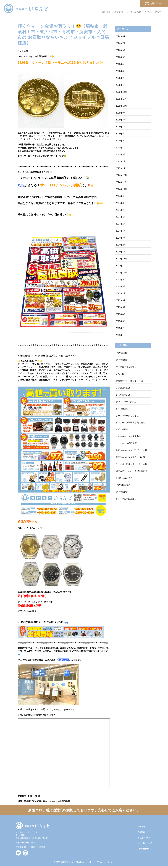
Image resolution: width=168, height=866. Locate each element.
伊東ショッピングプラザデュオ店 (131, 450)
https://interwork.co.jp (26, 842)
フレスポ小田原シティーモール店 (131, 464)
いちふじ (120, 374)
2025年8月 (121, 120)
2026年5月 (121, 57)
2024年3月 (121, 238)
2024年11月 (121, 182)
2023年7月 (121, 293)
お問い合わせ (143, 849)
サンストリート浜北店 (126, 402)
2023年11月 (121, 266)
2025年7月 (121, 127)
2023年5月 (121, 307)
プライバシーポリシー (105, 862)
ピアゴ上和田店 (123, 388)
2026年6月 (121, 50)
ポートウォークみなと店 (127, 415)
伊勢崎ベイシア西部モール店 (129, 381)
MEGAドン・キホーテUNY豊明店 (131, 471)
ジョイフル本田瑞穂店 (126, 499)
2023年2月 (121, 328)
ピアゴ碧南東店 (123, 485)
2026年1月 (121, 85)
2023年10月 (121, 272)
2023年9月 (121, 279)
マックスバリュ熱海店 (126, 367)
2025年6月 (121, 134)
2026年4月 (121, 64)
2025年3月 (121, 154)
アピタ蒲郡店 (122, 360)
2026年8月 (121, 36)
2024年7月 (121, 210)
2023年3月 (121, 321)
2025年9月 (121, 113)
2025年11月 (121, 99)
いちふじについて (153, 12)
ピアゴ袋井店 (122, 409)
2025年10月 (121, 106)
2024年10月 (121, 189)
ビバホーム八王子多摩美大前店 (130, 422)
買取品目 (106, 12)
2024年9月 (121, 196)
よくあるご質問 (134, 12)
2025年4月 (121, 147)
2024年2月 (121, 245)
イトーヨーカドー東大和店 (128, 436)
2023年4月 (121, 314)
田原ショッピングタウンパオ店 (130, 457)
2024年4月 (121, 231)
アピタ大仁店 (122, 492)
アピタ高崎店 (122, 429)
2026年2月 (121, 78)
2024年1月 (121, 252)
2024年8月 (121, 203)
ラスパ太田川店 (123, 395)
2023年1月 (121, 335)
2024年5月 (121, 224)
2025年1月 (121, 168)
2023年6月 (121, 300)
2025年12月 (121, 92)
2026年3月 (121, 71)
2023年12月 (121, 259)
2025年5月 (121, 140)
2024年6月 (121, 217)
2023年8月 (121, 286)
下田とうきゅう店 (124, 478)
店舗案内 (118, 12)
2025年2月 (121, 161)
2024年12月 (121, 175)
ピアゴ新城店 (122, 353)
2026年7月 (121, 43)
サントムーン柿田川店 (126, 443)
